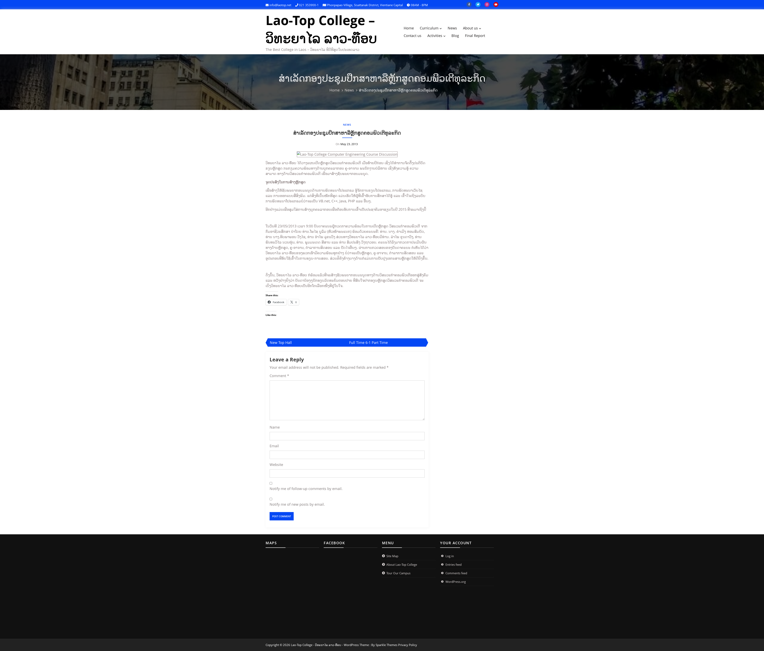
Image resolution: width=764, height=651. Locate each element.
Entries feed (453, 565)
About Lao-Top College (401, 565)
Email (274, 445)
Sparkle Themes (386, 645)
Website (276, 464)
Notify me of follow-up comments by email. (306, 488)
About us (470, 28)
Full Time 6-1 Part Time (368, 342)
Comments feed (456, 573)
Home (409, 28)
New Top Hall (281, 342)
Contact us (412, 35)
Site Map (392, 556)
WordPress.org (455, 582)
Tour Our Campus (398, 573)
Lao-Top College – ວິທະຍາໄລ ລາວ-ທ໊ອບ (321, 29)
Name (275, 427)
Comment (279, 375)
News (452, 28)
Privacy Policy (407, 645)
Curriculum (429, 28)
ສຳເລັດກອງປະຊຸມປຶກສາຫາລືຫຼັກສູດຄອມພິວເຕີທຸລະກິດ (347, 132)
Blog (455, 35)
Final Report (475, 35)
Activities (434, 35)
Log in (449, 556)
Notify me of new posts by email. (297, 504)
